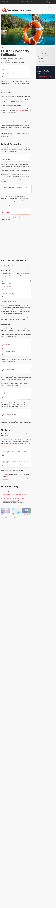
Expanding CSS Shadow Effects (26, 514)
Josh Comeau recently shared (10, 501)
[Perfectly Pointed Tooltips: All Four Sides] (5, 510)
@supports (40, 58)
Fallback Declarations (42, 53)
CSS (2, 47)
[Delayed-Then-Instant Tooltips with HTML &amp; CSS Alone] (16, 510)
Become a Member (36, 2)
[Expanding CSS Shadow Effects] (26, 510)
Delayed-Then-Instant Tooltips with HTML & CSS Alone (16, 515)
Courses (24, 2)
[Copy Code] (30, 67)
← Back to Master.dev (6, 2)
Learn (28, 2)
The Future (39, 60)
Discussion (5, 474)
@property (40, 56)
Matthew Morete (7, 58)
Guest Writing (46, 2)
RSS (53, 2)
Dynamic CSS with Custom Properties (12, 490)
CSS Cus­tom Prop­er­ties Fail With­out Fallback (14, 494)
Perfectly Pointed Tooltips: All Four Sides (4, 515)
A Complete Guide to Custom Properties (13, 498)
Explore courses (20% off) (45, 76)
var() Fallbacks (40, 51)
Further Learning (41, 61)
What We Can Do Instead (43, 55)
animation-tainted (20, 110)
